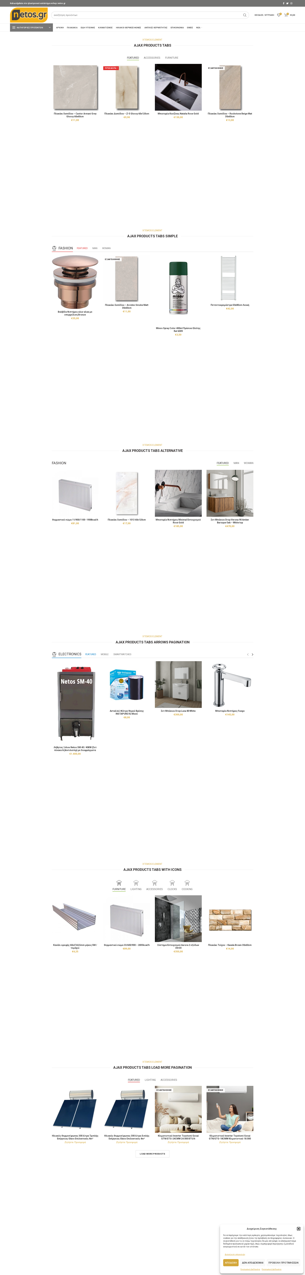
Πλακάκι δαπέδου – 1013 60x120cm (127, 519)
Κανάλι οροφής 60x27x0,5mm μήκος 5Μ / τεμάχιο (75, 946)
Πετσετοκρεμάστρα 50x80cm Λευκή (230, 305)
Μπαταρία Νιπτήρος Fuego (230, 711)
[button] (298, 1228)
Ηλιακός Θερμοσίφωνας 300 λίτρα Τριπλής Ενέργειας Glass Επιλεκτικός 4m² (75, 1137)
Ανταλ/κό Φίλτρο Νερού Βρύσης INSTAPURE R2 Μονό (127, 712)
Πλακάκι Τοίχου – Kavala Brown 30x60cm (230, 945)
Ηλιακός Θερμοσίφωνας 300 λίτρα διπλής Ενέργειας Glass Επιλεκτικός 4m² (126, 1137)
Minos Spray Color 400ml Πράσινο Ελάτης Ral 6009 (178, 329)
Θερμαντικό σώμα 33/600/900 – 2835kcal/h (127, 945)
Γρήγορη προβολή (96, 76)
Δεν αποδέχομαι (252, 1262)
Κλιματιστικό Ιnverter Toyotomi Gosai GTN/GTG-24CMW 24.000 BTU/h (178, 1137)
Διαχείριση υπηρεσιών (235, 1254)
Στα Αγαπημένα (96, 83)
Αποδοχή (231, 1262)
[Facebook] (283, 3)
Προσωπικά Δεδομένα (250, 1269)
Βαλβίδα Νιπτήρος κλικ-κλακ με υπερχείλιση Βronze (75, 313)
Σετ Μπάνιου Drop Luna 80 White (178, 711)
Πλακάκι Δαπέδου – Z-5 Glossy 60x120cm (126, 113)
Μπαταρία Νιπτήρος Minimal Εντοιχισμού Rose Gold (178, 521)
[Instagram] (291, 3)
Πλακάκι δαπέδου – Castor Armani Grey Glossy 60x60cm (75, 115)
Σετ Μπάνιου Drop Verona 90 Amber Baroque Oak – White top (230, 521)
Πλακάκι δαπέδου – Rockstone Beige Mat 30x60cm (230, 115)
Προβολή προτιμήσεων (283, 1262)
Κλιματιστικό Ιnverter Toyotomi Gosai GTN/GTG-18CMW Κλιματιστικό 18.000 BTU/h (230, 1138)
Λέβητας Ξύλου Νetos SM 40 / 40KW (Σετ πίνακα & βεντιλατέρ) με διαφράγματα (75, 748)
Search (245, 15)
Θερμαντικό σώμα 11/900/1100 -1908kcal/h (75, 519)
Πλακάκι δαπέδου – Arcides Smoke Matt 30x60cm (126, 306)
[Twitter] (287, 3)
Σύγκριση (96, 69)
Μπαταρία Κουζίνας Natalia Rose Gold (178, 113)
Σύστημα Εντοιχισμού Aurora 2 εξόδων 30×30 (178, 946)
